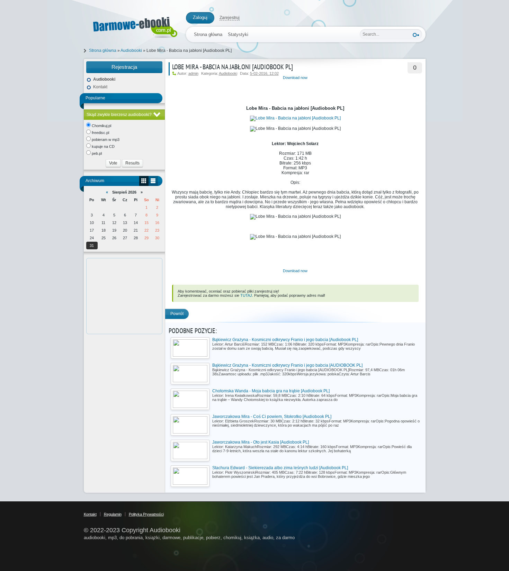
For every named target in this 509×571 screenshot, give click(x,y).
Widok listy (153, 181)
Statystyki (238, 34)
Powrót (177, 313)
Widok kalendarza (144, 181)
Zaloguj (200, 17)
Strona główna (208, 34)
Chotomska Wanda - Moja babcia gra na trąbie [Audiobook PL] (271, 391)
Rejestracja (124, 67)
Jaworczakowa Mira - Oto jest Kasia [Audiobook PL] (260, 442)
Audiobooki (228, 73)
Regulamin (113, 514)
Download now (295, 77)
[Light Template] (131, 26)
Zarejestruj (230, 17)
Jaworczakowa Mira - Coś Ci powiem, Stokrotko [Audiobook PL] (271, 416)
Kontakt (100, 86)
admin (193, 73)
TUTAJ (246, 295)
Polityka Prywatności (146, 514)
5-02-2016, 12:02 (264, 73)
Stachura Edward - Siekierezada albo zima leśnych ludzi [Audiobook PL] (280, 467)
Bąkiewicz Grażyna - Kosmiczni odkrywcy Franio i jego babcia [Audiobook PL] (285, 339)
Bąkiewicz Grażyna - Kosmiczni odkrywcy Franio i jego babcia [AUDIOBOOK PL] (287, 365)
